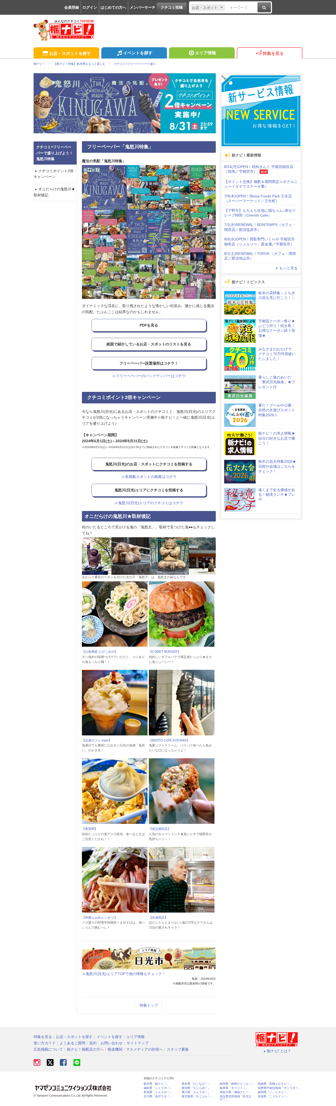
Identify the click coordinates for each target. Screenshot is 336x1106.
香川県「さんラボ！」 (196, 1092)
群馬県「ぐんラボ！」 (158, 1092)
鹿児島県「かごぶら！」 (197, 1096)
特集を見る (273, 53)
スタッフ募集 (178, 1049)
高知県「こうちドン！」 (274, 1096)
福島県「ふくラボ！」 (158, 1088)
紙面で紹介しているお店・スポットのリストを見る (149, 344)
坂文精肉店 (160, 829)
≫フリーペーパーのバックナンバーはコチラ (149, 376)
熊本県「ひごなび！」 (196, 1083)
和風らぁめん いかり (99, 917)
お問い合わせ (112, 1043)
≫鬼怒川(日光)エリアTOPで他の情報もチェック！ (124, 974)
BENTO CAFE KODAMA (169, 740)
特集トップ (149, 1005)
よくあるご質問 (72, 1043)
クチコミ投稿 (172, 7)
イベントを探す (138, 53)
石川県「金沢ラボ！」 (158, 1096)
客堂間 (89, 829)
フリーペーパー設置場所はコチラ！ (148, 363)
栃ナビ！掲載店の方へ (85, 1049)
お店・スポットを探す (70, 53)
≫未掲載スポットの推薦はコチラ (148, 477)
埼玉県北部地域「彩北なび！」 (235, 1098)
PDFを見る (149, 325)
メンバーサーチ (142, 7)
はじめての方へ (113, 7)
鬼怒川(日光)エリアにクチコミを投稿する (148, 490)
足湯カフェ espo (97, 740)
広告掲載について (48, 1049)
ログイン (89, 7)
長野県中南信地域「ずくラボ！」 (279, 1088)
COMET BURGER (165, 652)
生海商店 (158, 917)
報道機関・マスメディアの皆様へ (135, 1049)
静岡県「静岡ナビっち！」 (237, 1083)
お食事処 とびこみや (99, 652)
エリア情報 (205, 53)
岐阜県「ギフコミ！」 (234, 1088)
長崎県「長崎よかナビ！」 (275, 1083)
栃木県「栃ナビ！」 (157, 1083)
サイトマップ (138, 1043)
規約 (93, 1043)
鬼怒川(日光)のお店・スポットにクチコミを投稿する (148, 464)
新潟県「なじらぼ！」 (196, 1088)
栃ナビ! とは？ (279, 1051)
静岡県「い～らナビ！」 (274, 1092)
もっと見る (288, 268)
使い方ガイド (45, 1043)
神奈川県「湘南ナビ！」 (235, 1092)
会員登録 (71, 7)
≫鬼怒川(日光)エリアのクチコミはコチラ (148, 503)
